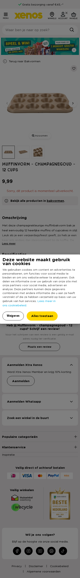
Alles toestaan (42, 316)
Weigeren (13, 315)
